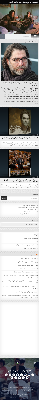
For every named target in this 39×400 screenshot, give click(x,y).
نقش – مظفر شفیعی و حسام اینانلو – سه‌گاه (26, 272)
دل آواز (36, 235)
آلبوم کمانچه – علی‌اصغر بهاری (29, 258)
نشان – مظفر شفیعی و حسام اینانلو (28, 265)
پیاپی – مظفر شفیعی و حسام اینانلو (28, 262)
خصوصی (33, 255)
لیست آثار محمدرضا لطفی (30, 248)
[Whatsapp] (13, 374)
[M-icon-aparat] (15, 377)
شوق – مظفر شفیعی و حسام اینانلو (28, 269)
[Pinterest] (19, 377)
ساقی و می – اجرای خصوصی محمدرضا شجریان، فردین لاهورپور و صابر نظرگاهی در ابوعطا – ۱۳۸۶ (20, 296)
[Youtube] (25, 374)
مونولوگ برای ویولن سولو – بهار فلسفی (27, 292)
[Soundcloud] (27, 377)
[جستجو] (2, 36)
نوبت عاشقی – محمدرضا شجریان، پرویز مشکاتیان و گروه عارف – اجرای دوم (20, 287)
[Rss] (11, 377)
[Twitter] (29, 374)
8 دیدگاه (34, 177)
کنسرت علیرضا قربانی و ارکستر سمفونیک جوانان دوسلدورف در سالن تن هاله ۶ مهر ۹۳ (21, 180)
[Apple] (6, 374)
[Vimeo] (23, 377)
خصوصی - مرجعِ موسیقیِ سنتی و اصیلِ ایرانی (23, 2)
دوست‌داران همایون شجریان (30, 238)
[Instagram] (21, 374)
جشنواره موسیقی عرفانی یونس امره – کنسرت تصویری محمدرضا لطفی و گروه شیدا (20, 276)
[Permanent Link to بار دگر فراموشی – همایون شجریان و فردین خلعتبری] (19, 121)
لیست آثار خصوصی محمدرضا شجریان (27, 245)
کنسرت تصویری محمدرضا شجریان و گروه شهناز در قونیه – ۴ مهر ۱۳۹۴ (20, 282)
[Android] (10, 374)
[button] (35, 36)
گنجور (36, 242)
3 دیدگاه (34, 135)
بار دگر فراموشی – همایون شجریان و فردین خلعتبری (20, 137)
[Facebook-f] (32, 374)
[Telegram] (17, 374)
